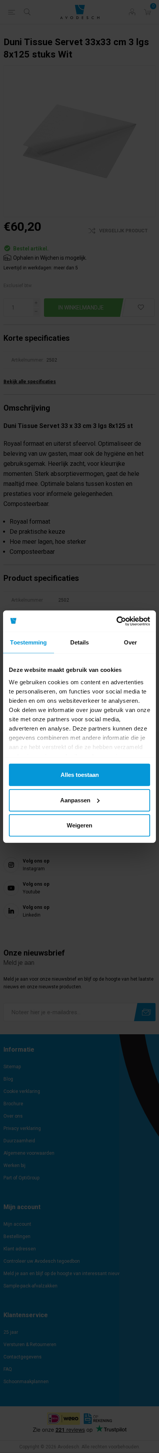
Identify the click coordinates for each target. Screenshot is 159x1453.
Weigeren (79, 825)
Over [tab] (130, 642)
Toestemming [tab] (28, 642)
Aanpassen (75, 800)
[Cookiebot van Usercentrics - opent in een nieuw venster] (116, 621)
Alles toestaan (80, 774)
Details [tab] (79, 642)
